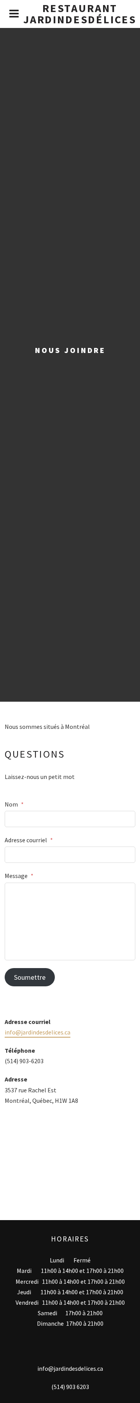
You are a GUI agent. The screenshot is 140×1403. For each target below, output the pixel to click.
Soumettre (30, 977)
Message (19, 876)
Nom (14, 804)
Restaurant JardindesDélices (79, 13)
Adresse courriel (29, 840)
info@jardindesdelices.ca (37, 1032)
